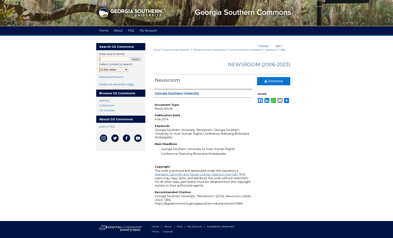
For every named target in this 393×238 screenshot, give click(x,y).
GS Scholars (107, 110)
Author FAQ (107, 126)
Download (275, 81)
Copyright (168, 231)
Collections (106, 105)
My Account (194, 226)
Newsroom (271, 49)
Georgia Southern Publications (209, 49)
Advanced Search (111, 77)
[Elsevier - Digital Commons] (120, 229)
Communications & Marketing (246, 49)
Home (157, 49)
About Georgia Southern (177, 49)
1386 (282, 49)
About (168, 226)
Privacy (156, 231)
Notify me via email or (116, 84)
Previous (264, 45)
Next (278, 45)
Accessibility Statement (220, 226)
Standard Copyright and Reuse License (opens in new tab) (196, 174)
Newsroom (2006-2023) (259, 64)
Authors (104, 100)
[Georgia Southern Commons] (196, 13)
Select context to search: (116, 64)
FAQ (180, 226)
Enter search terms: (112, 54)
